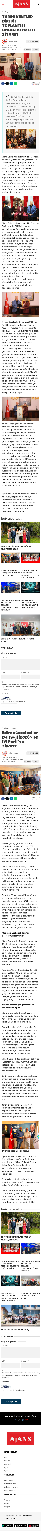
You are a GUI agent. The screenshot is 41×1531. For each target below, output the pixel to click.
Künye (6, 1503)
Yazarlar (7, 1500)
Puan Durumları (10, 1490)
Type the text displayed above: (13, 702)
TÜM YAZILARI (32, 41)
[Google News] (35, 85)
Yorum (5, 657)
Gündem (27, 50)
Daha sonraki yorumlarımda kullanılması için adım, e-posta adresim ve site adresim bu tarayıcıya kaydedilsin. (21, 686)
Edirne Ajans (13, 41)
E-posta (25, 673)
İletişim (7, 1507)
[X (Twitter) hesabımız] (19, 1419)
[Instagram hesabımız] (23, 1419)
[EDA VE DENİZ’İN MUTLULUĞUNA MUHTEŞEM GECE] (20, 532)
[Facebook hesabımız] (16, 1419)
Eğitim (6, 1467)
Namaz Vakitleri (10, 1484)
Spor (6, 1471)
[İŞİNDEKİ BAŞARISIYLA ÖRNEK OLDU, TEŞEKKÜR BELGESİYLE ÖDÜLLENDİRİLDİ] (30, 560)
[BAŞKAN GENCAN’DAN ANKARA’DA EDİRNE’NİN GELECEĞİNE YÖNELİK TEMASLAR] (10, 589)
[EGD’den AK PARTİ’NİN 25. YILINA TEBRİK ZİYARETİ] (20, 625)
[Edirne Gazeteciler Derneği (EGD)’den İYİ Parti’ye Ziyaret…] (10, 560)
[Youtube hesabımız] (26, 1419)
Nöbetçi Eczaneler (11, 1487)
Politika (35, 761)
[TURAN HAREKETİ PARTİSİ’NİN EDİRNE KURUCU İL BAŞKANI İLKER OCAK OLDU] (30, 589)
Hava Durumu (9, 1480)
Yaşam (35, 50)
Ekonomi (7, 1464)
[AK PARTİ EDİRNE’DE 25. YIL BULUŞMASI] (20, 1316)
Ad (3, 673)
